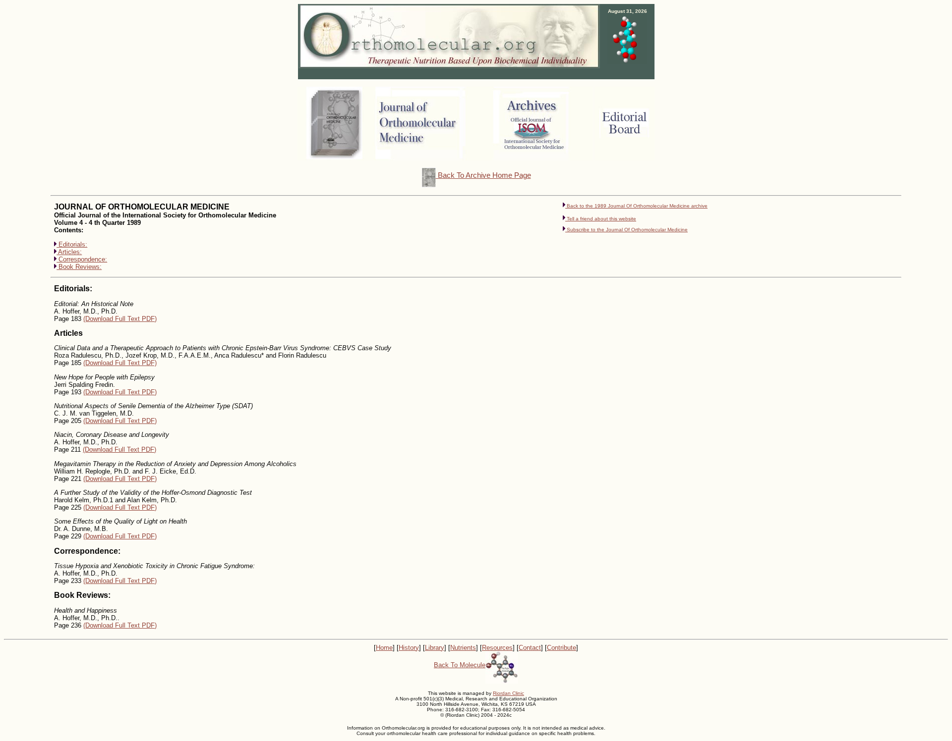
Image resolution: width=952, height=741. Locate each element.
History (409, 647)
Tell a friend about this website (601, 218)
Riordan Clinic (508, 693)
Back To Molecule (459, 665)
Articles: (69, 252)
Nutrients (463, 647)
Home (384, 647)
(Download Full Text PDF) (120, 318)
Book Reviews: (79, 266)
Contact (530, 647)
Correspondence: (82, 259)
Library (434, 647)
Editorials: (72, 244)
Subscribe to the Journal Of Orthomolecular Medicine (626, 229)
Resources (497, 647)
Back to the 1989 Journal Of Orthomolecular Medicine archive (636, 206)
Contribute (561, 647)
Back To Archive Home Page (483, 175)
